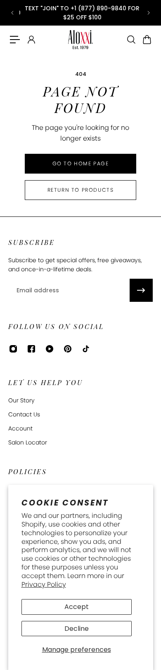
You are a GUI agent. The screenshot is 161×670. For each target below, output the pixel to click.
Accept (76, 606)
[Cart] (146, 40)
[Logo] (80, 40)
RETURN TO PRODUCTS (80, 189)
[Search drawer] (131, 40)
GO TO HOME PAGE (80, 163)
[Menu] (15, 40)
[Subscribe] (141, 290)
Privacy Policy (43, 584)
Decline (76, 628)
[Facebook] (31, 349)
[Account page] (31, 40)
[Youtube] (49, 349)
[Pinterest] (68, 349)
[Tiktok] (86, 349)
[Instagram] (13, 349)
